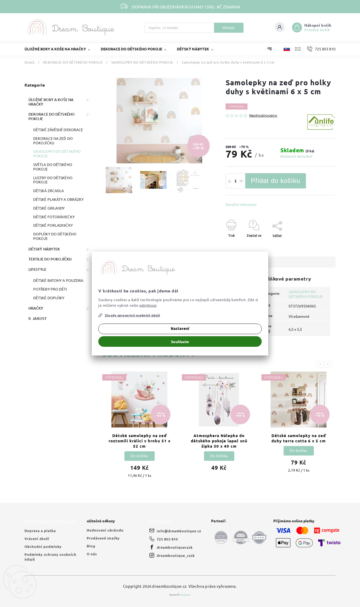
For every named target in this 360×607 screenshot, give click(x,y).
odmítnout (147, 305)
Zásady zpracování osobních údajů (132, 315)
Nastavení (180, 328)
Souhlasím (180, 341)
